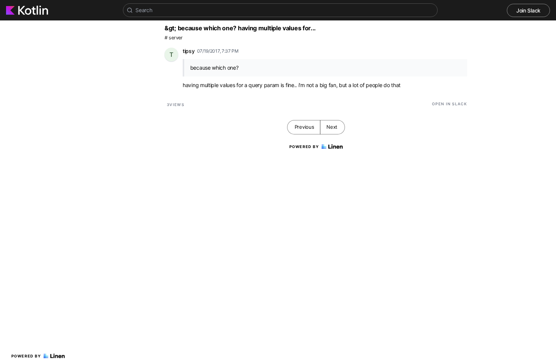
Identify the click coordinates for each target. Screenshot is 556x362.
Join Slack (528, 10)
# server (174, 38)
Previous (304, 127)
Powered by (26, 356)
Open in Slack (449, 103)
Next (331, 127)
